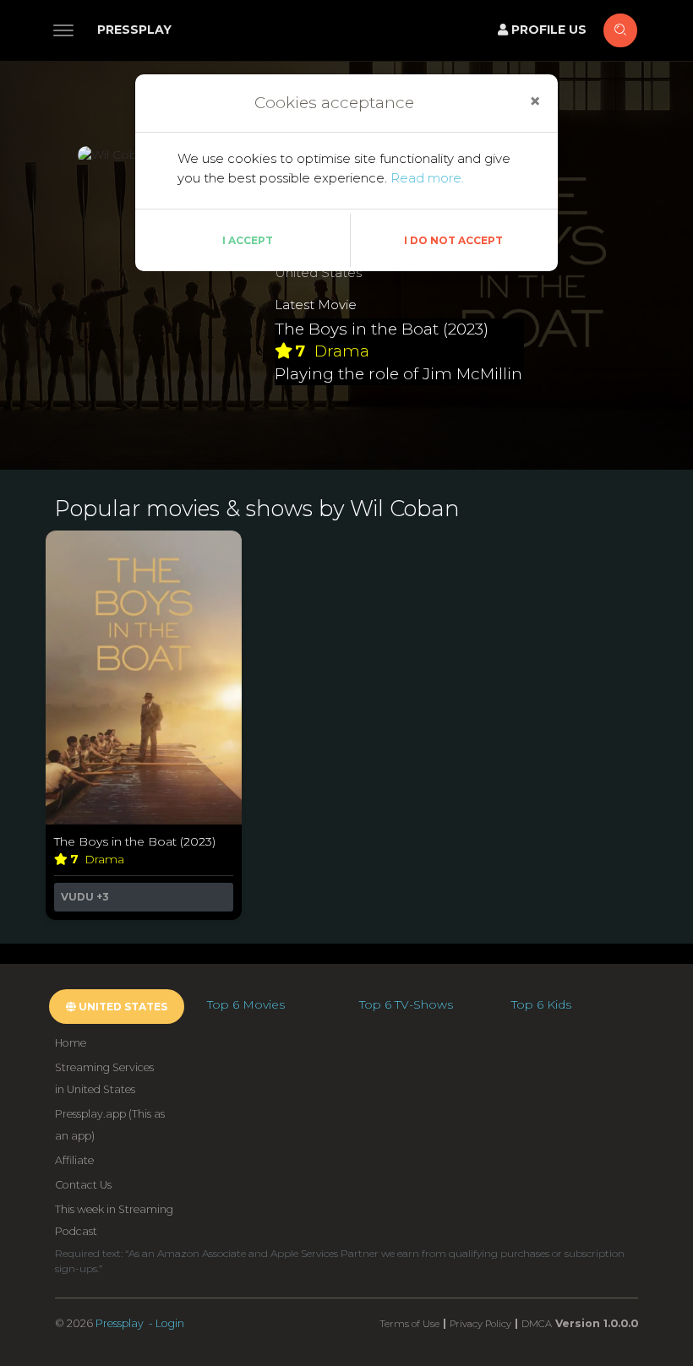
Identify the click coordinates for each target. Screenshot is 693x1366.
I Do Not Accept (453, 240)
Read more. (427, 178)
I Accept (247, 240)
